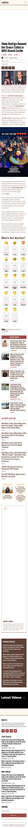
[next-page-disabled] (25, 703)
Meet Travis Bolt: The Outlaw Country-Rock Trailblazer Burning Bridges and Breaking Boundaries (17, 374)
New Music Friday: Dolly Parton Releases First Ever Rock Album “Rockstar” (11, 445)
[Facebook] (2, 67)
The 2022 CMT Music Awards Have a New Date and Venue (13, 475)
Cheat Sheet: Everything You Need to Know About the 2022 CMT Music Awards (20, 498)
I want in (13, 815)
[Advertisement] (14, 24)
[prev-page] (2, 703)
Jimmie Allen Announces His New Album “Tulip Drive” (7, 497)
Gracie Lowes (13, 58)
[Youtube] (15, 730)
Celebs (16, 54)
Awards (3, 478)
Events (3, 471)
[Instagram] (7, 730)
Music (12, 380)
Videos (12, 412)
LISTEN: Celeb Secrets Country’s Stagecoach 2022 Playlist (12, 468)
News (4, 54)
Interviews (13, 350)
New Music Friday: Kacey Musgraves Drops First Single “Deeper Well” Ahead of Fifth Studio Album (13, 425)
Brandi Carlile (9, 329)
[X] (6, 67)
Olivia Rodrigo (17, 329)
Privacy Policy (18, 819)
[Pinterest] (9, 67)
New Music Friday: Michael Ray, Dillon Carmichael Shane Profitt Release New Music (14, 435)
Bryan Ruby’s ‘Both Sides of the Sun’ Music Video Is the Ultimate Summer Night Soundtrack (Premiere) (18, 406)
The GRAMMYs (5, 331)
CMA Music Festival (15, 399)
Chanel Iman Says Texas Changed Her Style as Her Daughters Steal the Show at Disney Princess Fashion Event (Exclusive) (18, 344)
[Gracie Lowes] (2, 58)
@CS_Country (21, 232)
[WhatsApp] (13, 67)
